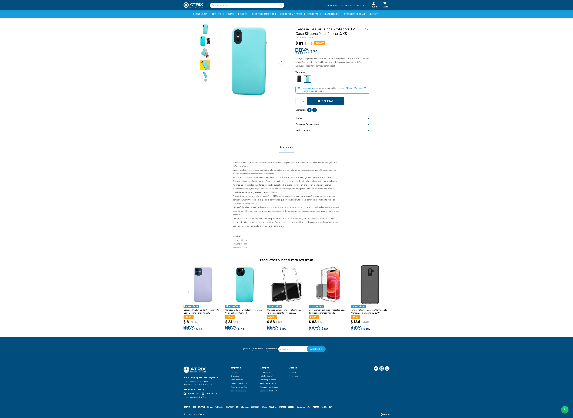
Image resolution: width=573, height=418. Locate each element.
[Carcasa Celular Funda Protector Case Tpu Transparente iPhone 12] (328, 284)
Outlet (373, 14)
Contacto (234, 372)
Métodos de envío (266, 376)
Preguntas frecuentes (268, 383)
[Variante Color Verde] (307, 79)
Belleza (243, 14)
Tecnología (200, 14)
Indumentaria (331, 14)
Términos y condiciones (269, 387)
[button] (280, 5)
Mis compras (293, 376)
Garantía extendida (238, 391)
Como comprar (266, 372)
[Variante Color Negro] (299, 79)
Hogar (230, 14)
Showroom (235, 376)
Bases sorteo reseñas (239, 387)
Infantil (216, 14)
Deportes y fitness (291, 14)
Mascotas (312, 14)
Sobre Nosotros (237, 380)
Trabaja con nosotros (239, 383)
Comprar (327, 101)
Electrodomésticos (264, 14)
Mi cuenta (292, 372)
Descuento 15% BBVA (268, 391)
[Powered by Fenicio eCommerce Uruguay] (385, 414)
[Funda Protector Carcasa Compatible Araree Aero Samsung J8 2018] (370, 284)
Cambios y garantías (268, 380)
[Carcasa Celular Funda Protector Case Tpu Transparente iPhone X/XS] (286, 284)
